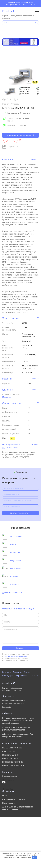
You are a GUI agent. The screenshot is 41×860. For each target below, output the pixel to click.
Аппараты (15, 104)
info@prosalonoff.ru (9, 776)
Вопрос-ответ (21, 676)
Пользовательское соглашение (13, 704)
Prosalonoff (8, 11)
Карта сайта (6, 707)
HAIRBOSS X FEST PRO (12, 762)
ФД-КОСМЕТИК (17, 537)
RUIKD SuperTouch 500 (12, 748)
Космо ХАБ (15, 553)
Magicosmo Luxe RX (10, 755)
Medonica (6, 397)
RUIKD (13, 545)
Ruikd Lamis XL (8, 751)
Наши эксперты (8, 803)
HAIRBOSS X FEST (10, 758)
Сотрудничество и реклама (13, 799)
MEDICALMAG (16, 569)
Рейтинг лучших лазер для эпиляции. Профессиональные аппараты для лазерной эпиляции (18, 720)
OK (34, 857)
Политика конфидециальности (13, 700)
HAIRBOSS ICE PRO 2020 (13, 766)
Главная (5, 104)
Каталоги (33, 676)
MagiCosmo (15, 561)
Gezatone (14, 585)
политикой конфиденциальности (16, 656)
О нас (4, 796)
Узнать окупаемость (19, 513)
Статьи (27, 672)
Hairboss (14, 577)
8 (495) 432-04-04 (27, 4)
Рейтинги (6, 672)
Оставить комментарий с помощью (18, 609)
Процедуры (7, 676)
